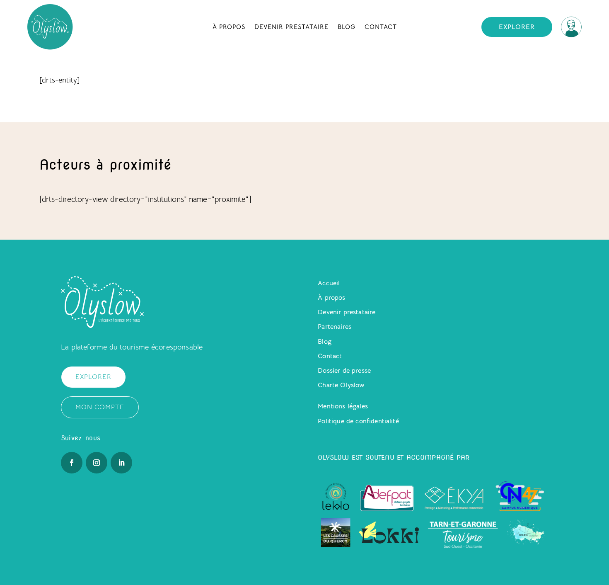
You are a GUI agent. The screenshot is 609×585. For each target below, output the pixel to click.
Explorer (517, 27)
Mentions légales (343, 406)
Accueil (329, 283)
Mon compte (99, 407)
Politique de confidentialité (358, 421)
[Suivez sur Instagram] (96, 462)
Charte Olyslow (341, 385)
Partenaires (334, 327)
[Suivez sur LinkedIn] (121, 462)
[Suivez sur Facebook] (71, 462)
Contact (381, 27)
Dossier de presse (344, 371)
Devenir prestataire (291, 27)
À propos (229, 27)
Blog (346, 27)
